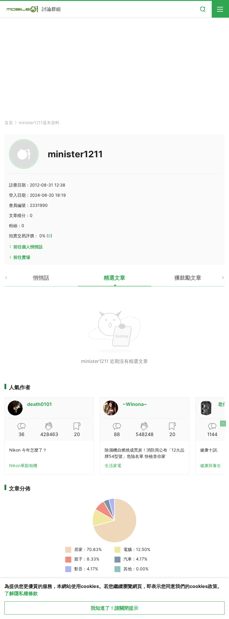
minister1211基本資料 (39, 122)
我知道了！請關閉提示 (114, 608)
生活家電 (113, 465)
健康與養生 (210, 465)
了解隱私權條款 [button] (21, 593)
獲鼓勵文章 (187, 278)
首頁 (8, 122)
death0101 (39, 404)
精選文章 (114, 278)
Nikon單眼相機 (23, 465)
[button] (11, 280)
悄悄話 (41, 278)
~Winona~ (135, 404)
